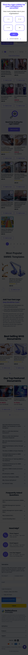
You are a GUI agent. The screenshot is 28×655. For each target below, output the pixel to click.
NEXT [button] (14, 34)
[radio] (8, 19)
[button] (14, 39)
